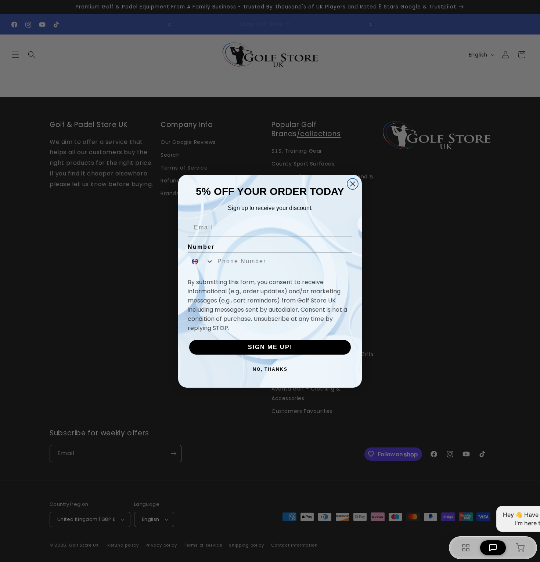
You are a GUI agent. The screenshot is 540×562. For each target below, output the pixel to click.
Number (201, 247)
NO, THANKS (270, 369)
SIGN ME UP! (270, 347)
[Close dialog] (352, 183)
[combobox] (201, 261)
